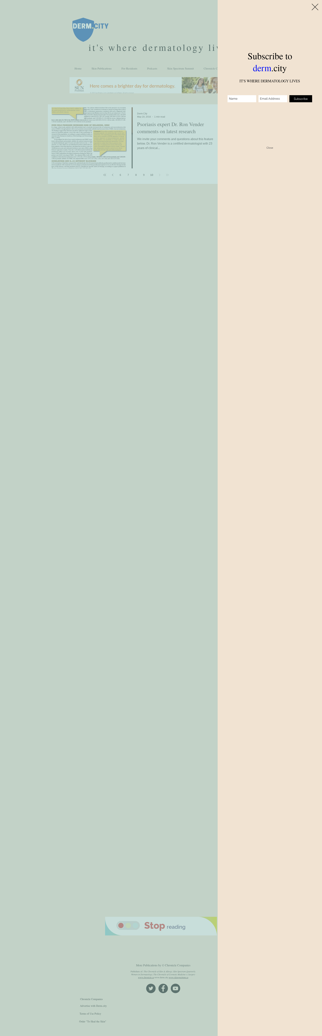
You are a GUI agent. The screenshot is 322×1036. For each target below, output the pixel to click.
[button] (315, 7)
